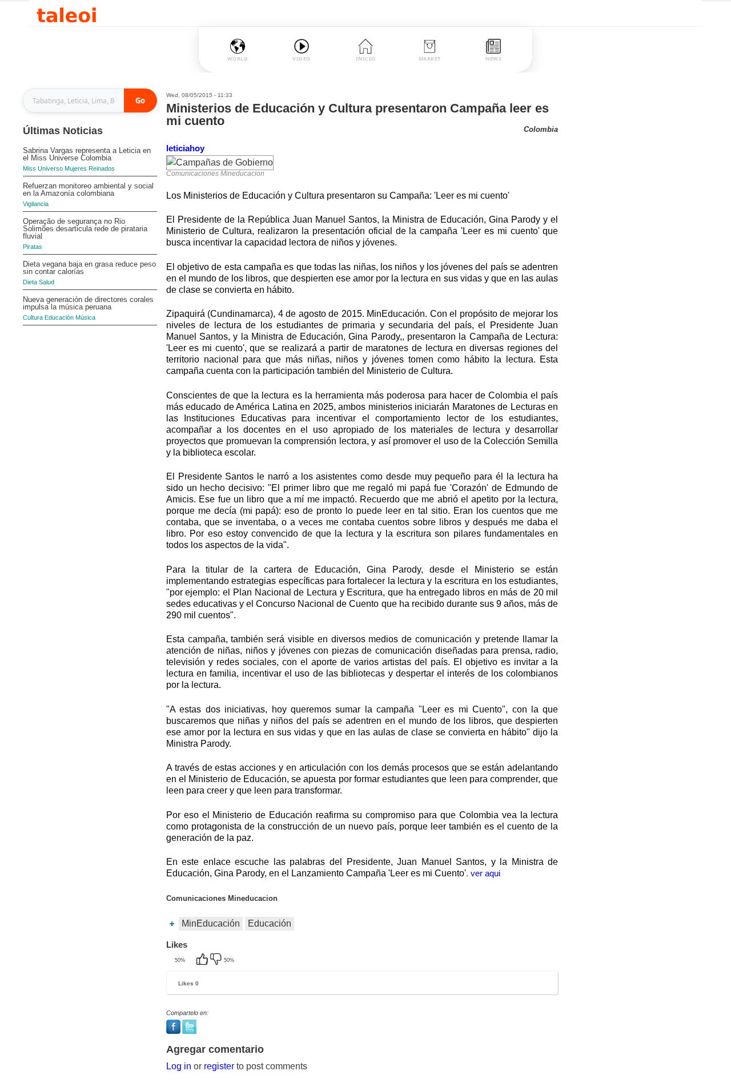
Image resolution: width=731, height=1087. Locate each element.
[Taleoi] (67, 13)
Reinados (102, 168)
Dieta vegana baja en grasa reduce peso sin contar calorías (89, 268)
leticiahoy (185, 148)
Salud (46, 282)
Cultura (33, 317)
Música (85, 317)
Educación (59, 317)
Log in (178, 1066)
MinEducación (211, 923)
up (203, 960)
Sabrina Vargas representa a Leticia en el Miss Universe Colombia (87, 154)
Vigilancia (36, 203)
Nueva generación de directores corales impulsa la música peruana (88, 303)
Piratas (32, 246)
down (217, 960)
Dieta (30, 282)
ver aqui (485, 873)
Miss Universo (43, 168)
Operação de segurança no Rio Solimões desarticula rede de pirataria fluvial (85, 228)
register (219, 1066)
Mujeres (76, 168)
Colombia (541, 129)
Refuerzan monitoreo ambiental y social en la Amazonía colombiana (88, 190)
